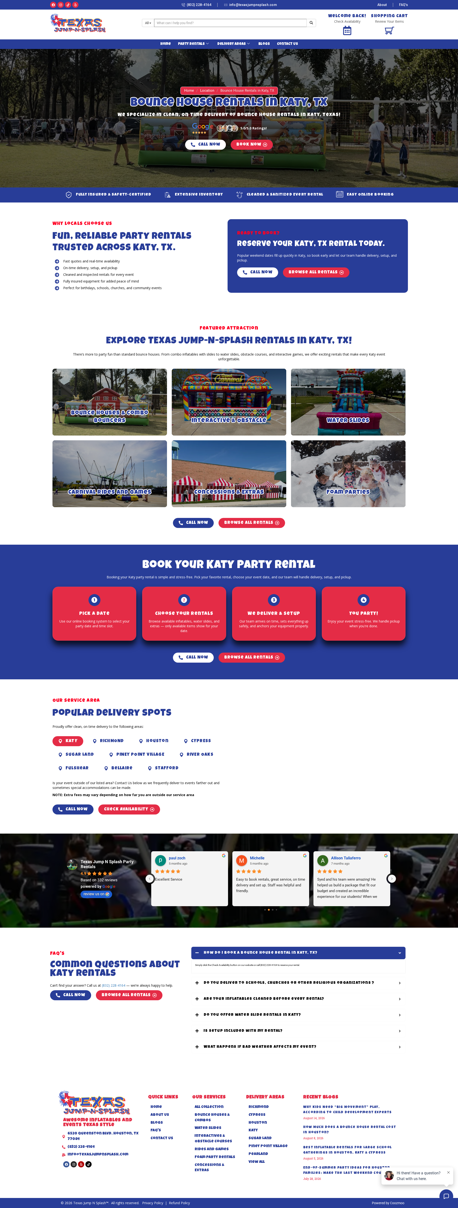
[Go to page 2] (273, 910)
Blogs (264, 44)
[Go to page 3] (276, 909)
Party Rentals (191, 44)
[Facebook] (53, 5)
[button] (67, 741)
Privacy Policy (153, 1203)
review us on (93, 894)
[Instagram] (60, 5)
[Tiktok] (68, 5)
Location (207, 90)
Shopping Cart (389, 16)
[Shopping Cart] (389, 30)
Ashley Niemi (180, 858)
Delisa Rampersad (265, 858)
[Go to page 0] (264, 909)
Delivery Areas (231, 44)
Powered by (381, 1203)
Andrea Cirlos (342, 858)
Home (165, 44)
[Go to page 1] (269, 909)
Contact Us (287, 44)
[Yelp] (75, 5)
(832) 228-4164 (113, 985)
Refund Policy (179, 1203)
